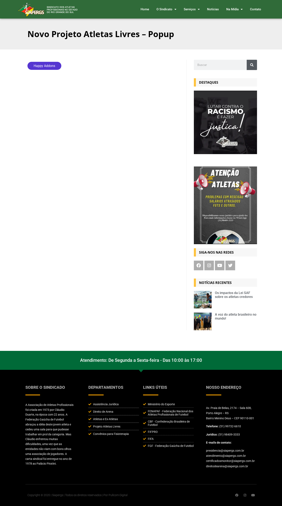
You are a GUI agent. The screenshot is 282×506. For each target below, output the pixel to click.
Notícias (213, 9)
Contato (255, 9)
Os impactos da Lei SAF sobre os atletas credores (234, 295)
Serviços (190, 9)
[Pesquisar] (252, 65)
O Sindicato (164, 9)
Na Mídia (232, 9)
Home (145, 9)
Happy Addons (44, 66)
